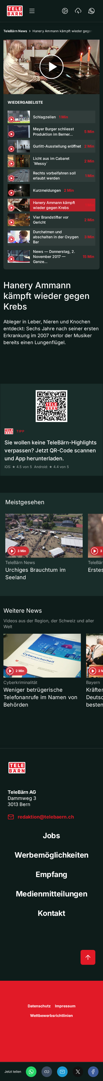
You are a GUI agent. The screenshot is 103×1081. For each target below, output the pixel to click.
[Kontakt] (91, 11)
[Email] (62, 1071)
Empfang (51, 874)
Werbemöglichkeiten (51, 854)
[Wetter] (78, 11)
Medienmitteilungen (51, 893)
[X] (78, 1071)
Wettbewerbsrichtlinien (51, 1015)
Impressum (65, 1006)
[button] (46, 1071)
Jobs (51, 835)
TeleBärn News (15, 31)
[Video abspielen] (51, 67)
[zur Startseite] (14, 11)
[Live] (65, 11)
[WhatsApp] (31, 1071)
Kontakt (51, 913)
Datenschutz (39, 1006)
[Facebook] (93, 1071)
